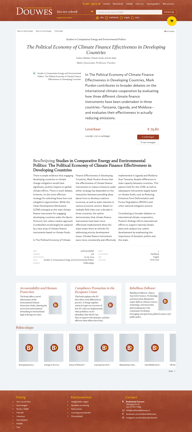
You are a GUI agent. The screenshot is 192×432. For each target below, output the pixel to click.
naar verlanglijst (149, 142)
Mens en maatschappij (43, 31)
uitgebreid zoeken (64, 17)
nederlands (114, 17)
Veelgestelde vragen (79, 401)
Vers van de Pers (23, 401)
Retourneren (76, 409)
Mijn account (168, 4)
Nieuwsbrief (118, 4)
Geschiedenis (22, 420)
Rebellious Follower (143, 288)
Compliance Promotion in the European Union (95, 290)
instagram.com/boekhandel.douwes (141, 417)
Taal (18, 427)
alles (102, 17)
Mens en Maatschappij (25, 31)
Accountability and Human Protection (38, 290)
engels (127, 17)
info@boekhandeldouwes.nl (138, 410)
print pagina (170, 31)
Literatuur (20, 416)
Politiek (19, 423)
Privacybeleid (77, 416)
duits (137, 17)
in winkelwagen (148, 137)
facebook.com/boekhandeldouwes (141, 414)
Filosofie (20, 412)
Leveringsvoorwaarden (81, 412)
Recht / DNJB (22, 409)
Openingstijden (153, 4)
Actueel (106, 4)
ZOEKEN (168, 12)
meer (171, 371)
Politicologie (58, 31)
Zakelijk (129, 4)
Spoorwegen (21, 405)
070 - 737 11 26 (92, 3)
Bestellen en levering (80, 405)
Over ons (139, 4)
